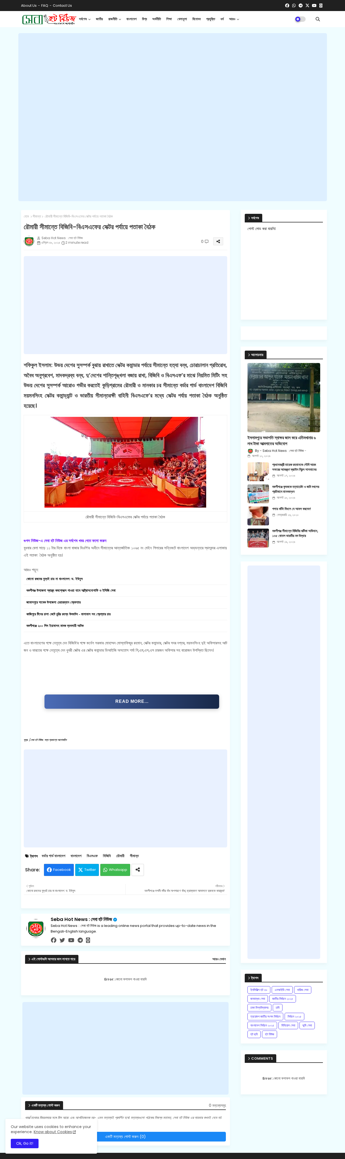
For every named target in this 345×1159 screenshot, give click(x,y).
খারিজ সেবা (302, 989)
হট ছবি (254, 1034)
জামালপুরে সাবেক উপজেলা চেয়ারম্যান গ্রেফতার (53, 602)
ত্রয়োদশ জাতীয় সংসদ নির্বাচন (265, 1016)
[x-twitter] (307, 5)
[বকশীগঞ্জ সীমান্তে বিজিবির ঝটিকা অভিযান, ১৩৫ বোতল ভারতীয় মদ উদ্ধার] (258, 538)
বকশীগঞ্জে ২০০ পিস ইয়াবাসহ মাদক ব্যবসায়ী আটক (55, 626)
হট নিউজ (269, 1034)
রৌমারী (120, 855)
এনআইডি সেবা (282, 989)
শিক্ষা (169, 19)
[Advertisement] (172, 117)
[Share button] (138, 870)
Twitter (90, 869)
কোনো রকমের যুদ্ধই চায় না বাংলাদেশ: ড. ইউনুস (54, 579)
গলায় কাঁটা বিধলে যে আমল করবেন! (291, 509)
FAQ (44, 5)
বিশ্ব (144, 19)
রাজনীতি (112, 19)
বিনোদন (196, 19)
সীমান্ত (37, 216)
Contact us (62, 5)
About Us (29, 5)
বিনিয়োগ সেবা (288, 1025)
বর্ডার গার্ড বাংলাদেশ (53, 855)
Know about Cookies (53, 1131)
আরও (232, 19)
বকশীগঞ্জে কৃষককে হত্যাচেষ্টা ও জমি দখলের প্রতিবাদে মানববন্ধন (295, 489)
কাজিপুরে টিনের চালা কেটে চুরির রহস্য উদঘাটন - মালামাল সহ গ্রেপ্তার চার (68, 614)
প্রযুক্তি (210, 19)
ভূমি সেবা (307, 1025)
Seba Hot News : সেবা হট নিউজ (81, 919)
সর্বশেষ (83, 19)
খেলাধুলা (182, 19)
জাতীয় (99, 19)
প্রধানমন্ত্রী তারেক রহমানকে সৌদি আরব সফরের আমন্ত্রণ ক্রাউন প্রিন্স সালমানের (294, 467)
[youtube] (314, 5)
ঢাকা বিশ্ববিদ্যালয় (259, 1007)
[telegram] (300, 5)
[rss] (321, 5)
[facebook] (287, 5)
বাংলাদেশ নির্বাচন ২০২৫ (262, 1025)
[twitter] (62, 940)
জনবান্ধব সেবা (257, 998)
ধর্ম (222, 19)
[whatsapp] (294, 5)
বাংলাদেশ (131, 19)
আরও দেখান (219, 959)
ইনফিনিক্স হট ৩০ (258, 989)
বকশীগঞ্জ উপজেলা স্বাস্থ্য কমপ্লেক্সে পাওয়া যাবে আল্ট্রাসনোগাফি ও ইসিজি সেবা (71, 590)
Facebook (62, 869)
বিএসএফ (92, 855)
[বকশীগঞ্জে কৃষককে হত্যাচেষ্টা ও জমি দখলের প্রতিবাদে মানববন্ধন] (258, 493)
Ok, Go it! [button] (24, 1143)
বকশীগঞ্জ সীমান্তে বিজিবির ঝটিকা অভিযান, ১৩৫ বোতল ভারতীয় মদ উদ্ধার (295, 533)
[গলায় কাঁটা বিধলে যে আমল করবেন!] (258, 516)
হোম (26, 216)
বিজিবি (107, 855)
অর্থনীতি (156, 19)
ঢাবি (278, 1007)
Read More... (132, 701)
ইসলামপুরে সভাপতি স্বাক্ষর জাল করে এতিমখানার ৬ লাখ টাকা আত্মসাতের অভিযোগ (281, 441)
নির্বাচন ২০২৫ (294, 1016)
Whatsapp (118, 869)
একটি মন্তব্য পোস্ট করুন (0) (125, 1136)
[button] (317, 19)
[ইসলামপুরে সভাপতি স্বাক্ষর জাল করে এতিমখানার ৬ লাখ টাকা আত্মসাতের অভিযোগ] (283, 397)
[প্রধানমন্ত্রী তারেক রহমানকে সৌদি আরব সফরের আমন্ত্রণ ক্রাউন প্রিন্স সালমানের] (258, 471)
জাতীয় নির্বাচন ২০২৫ (282, 998)
